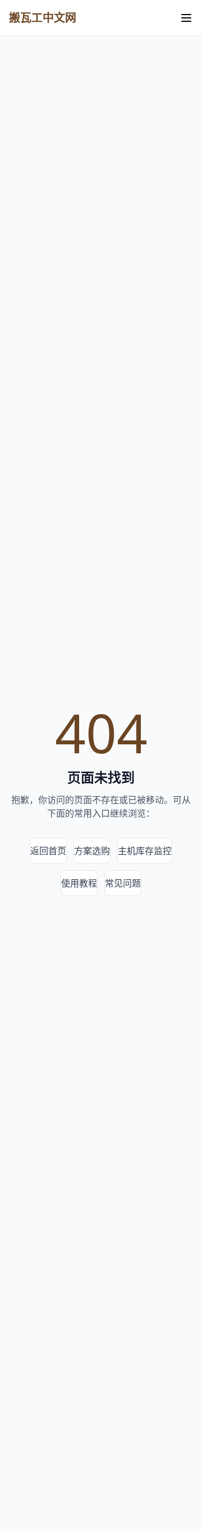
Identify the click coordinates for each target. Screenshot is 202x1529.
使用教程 (79, 883)
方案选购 (92, 851)
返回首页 (48, 851)
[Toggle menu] (186, 18)
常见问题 (123, 883)
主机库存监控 (145, 851)
